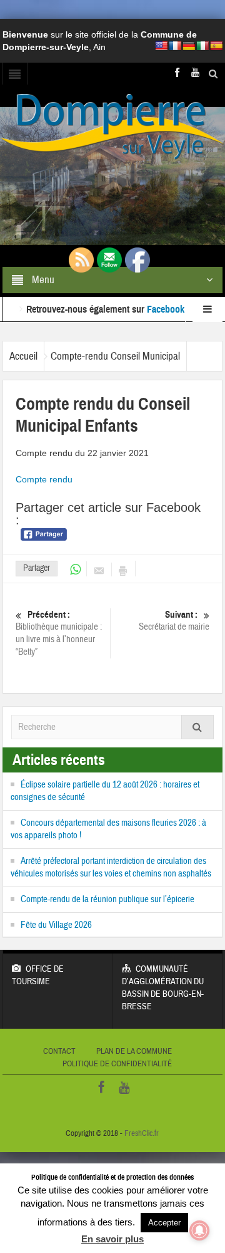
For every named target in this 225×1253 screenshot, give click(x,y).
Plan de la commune (134, 1051)
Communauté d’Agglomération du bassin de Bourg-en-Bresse (163, 988)
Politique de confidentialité (117, 1064)
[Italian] (202, 46)
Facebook (165, 296)
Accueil (23, 356)
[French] (175, 46)
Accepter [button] (164, 1222)
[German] (188, 46)
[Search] (197, 727)
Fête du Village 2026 (56, 925)
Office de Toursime (38, 975)
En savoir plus (112, 1239)
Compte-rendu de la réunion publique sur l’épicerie (107, 899)
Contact (59, 1051)
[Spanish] (216, 46)
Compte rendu (44, 479)
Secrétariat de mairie (174, 621)
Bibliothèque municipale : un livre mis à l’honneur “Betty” (59, 633)
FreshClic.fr (141, 1133)
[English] (161, 46)
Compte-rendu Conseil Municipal (115, 356)
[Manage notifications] (199, 1230)
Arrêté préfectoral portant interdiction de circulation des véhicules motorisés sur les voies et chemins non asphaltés (111, 867)
